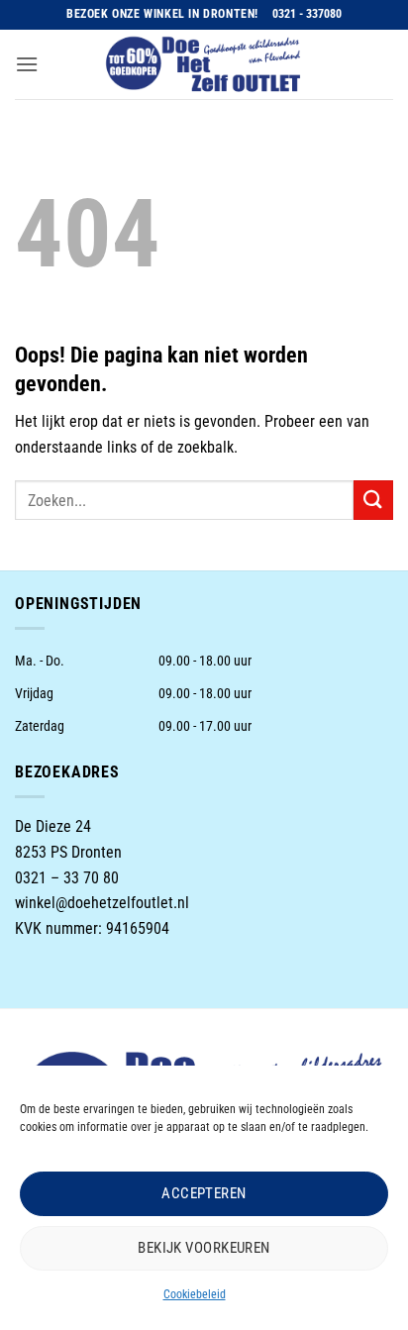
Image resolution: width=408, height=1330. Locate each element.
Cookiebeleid (194, 1294)
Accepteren (204, 1193)
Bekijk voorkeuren (204, 1248)
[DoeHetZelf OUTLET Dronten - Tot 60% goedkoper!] (204, 64)
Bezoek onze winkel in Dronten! (162, 14)
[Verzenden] (373, 499)
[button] (27, 64)
